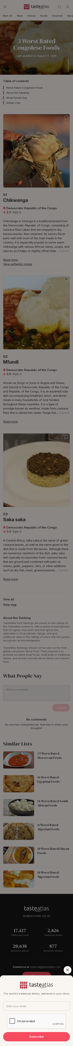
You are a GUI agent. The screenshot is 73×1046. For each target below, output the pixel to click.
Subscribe (36, 1036)
